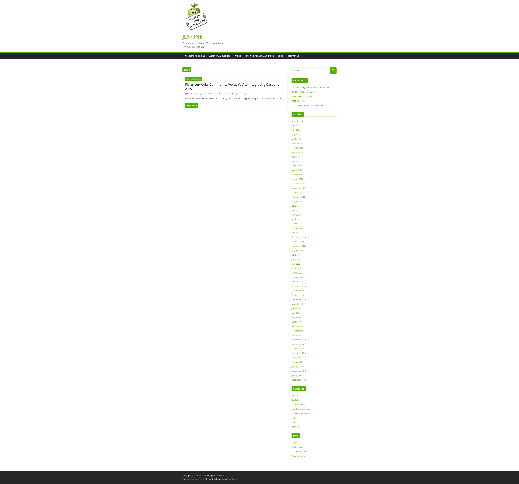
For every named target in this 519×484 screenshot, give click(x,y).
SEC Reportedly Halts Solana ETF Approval (310, 87)
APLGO (238, 56)
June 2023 (296, 161)
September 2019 (299, 299)
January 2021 (297, 232)
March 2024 (297, 143)
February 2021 (298, 228)
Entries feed (297, 447)
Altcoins (295, 395)
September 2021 (299, 197)
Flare (248, 94)
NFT (293, 418)
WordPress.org (298, 456)
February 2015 (298, 362)
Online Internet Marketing (259, 56)
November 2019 (299, 290)
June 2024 (296, 130)
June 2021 (296, 210)
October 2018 (298, 348)
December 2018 (299, 339)
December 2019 (299, 286)
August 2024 (297, 121)
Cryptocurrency (298, 404)
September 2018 (299, 353)
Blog (280, 56)
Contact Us (293, 56)
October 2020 (298, 241)
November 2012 (299, 371)
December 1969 (299, 380)
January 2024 (297, 152)
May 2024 (296, 134)
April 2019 (296, 322)
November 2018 (299, 344)
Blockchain (296, 400)
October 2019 (298, 295)
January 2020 (297, 281)
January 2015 (297, 366)
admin (204, 94)
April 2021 (296, 219)
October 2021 (298, 192)
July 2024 (296, 125)
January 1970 (297, 375)
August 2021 (297, 201)
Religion (295, 426)
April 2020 (296, 268)
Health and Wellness (301, 409)
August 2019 (297, 304)
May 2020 (296, 264)
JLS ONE (192, 36)
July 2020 (296, 255)
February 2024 (298, 148)
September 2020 (299, 246)
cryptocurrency (239, 94)
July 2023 (296, 156)
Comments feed (299, 451)
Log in (294, 442)
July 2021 (296, 206)
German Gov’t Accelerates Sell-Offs (307, 105)
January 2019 (297, 335)
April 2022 (296, 165)
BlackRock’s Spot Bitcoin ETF (304, 92)
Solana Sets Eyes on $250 (303, 96)
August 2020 (297, 250)
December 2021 (299, 183)
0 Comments (226, 94)
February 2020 (298, 277)
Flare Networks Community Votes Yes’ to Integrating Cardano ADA (232, 86)
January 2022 (297, 179)
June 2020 (296, 259)
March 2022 (297, 170)
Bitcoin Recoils (298, 101)
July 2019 (296, 308)
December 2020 (299, 237)
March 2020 (297, 272)
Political (295, 422)
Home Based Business (193, 79)
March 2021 (297, 223)
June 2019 (296, 313)
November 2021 (299, 188)
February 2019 (298, 330)
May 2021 (296, 214)
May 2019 (296, 317)
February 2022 (298, 174)
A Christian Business (219, 56)
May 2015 (296, 357)
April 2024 (296, 139)
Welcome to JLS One (195, 56)
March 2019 (297, 326)
